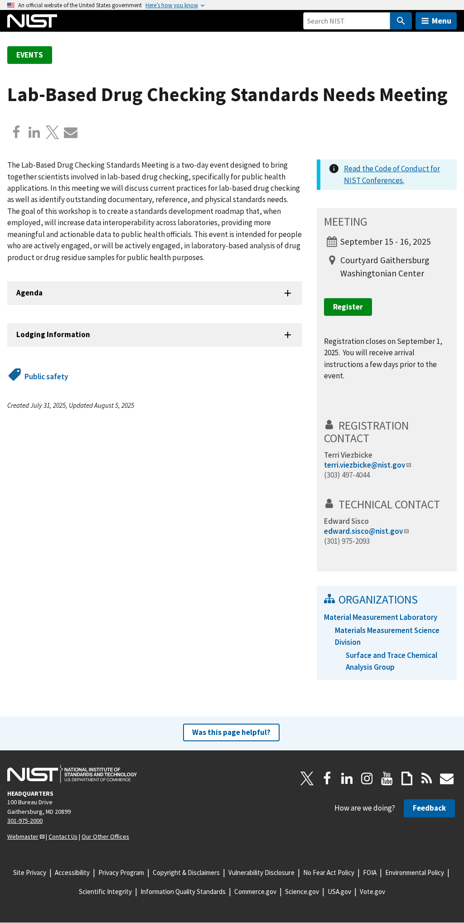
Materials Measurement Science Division (387, 636)
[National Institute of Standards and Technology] (72, 774)
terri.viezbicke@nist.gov (364, 465)
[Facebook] (16, 132)
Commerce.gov (255, 891)
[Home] (32, 20)
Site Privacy (29, 872)
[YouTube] (387, 778)
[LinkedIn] (347, 778)
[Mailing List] (447, 778)
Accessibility (72, 872)
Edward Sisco (346, 521)
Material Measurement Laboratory (380, 617)
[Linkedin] (34, 132)
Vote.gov (372, 891)
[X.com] (53, 132)
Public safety (46, 377)
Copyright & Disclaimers (186, 872)
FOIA (370, 872)
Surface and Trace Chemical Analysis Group (391, 661)
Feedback (429, 808)
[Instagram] (367, 778)
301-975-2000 (25, 821)
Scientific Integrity (105, 891)
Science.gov (302, 891)
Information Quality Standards (183, 891)
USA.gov (339, 891)
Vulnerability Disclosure (261, 872)
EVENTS (29, 55)
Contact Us (62, 836)
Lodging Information (53, 334)
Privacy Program (121, 872)
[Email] (71, 132)
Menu (441, 20)
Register (348, 307)
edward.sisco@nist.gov (363, 531)
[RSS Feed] (427, 778)
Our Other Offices (105, 836)
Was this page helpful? (231, 732)
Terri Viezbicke (348, 455)
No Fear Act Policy (328, 872)
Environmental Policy (414, 872)
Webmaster (23, 836)
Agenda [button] (29, 293)
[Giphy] (407, 778)
